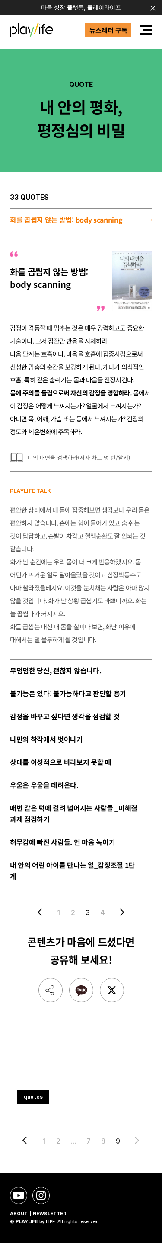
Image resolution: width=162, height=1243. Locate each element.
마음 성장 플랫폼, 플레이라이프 (81, 7)
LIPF (50, 1221)
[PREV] (41, 912)
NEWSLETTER (50, 1214)
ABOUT (19, 1214)
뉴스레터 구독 (108, 30)
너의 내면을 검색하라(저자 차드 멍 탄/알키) (79, 457)
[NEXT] (120, 912)
